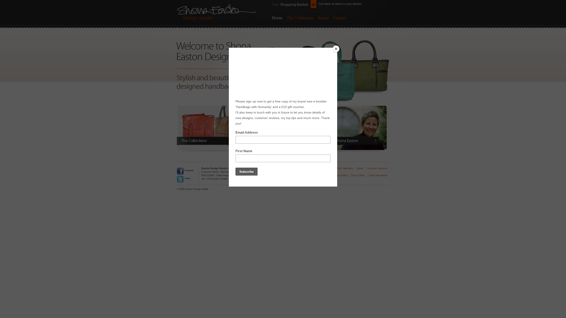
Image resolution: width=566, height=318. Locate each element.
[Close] (336, 48)
